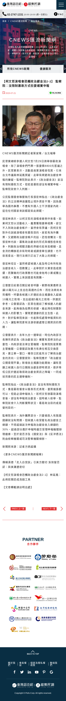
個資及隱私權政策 (37, 664)
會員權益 (23, 664)
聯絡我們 (54, 664)
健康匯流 (45, 68)
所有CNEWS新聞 (18, 68)
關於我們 (12, 664)
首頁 (4, 21)
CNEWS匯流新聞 (18, 21)
